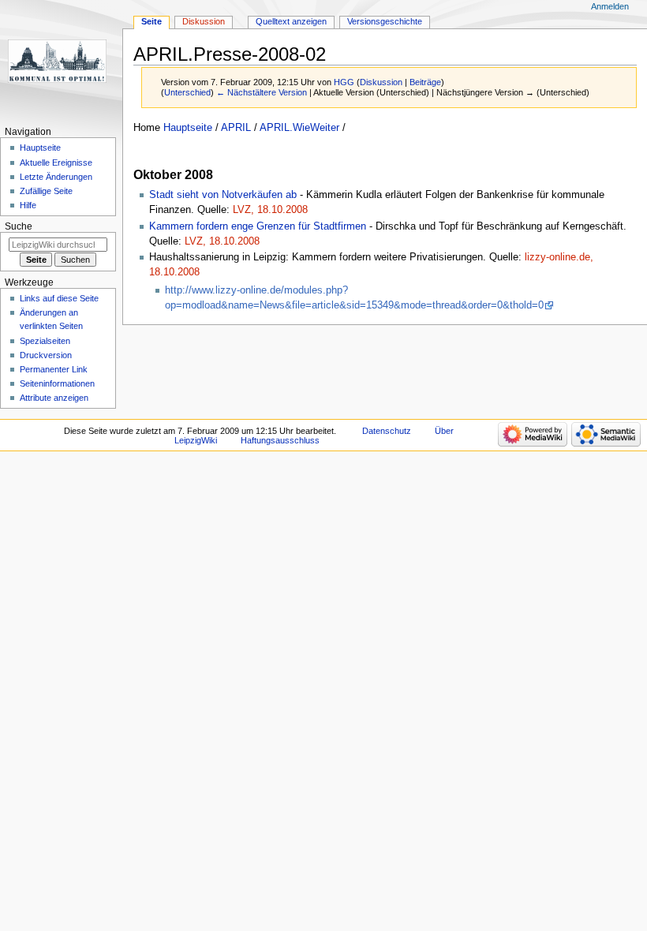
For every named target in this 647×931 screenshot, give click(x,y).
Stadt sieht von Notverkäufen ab (223, 194)
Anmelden (610, 6)
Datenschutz (386, 431)
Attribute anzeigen (54, 397)
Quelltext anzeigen (291, 21)
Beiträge (425, 82)
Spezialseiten (45, 341)
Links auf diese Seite (59, 298)
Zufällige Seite (46, 191)
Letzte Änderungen (56, 176)
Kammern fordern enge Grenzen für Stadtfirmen (257, 226)
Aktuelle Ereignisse (56, 162)
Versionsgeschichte (384, 21)
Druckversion (46, 355)
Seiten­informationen (57, 383)
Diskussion (381, 82)
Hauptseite (187, 127)
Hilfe (28, 205)
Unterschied (187, 92)
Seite (151, 21)
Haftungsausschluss (280, 440)
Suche (18, 226)
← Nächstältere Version (261, 92)
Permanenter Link (54, 369)
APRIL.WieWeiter (299, 127)
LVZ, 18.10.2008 (270, 209)
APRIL (236, 127)
